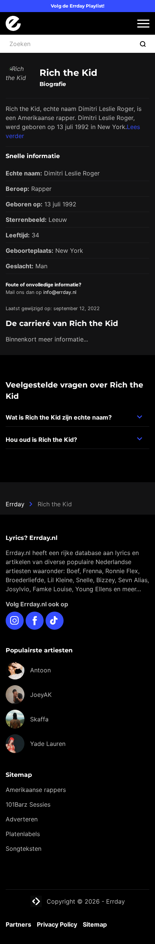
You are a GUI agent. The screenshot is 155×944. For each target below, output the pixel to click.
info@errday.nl (59, 292)
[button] (143, 24)
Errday (15, 504)
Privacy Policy (57, 924)
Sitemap (95, 924)
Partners (18, 924)
